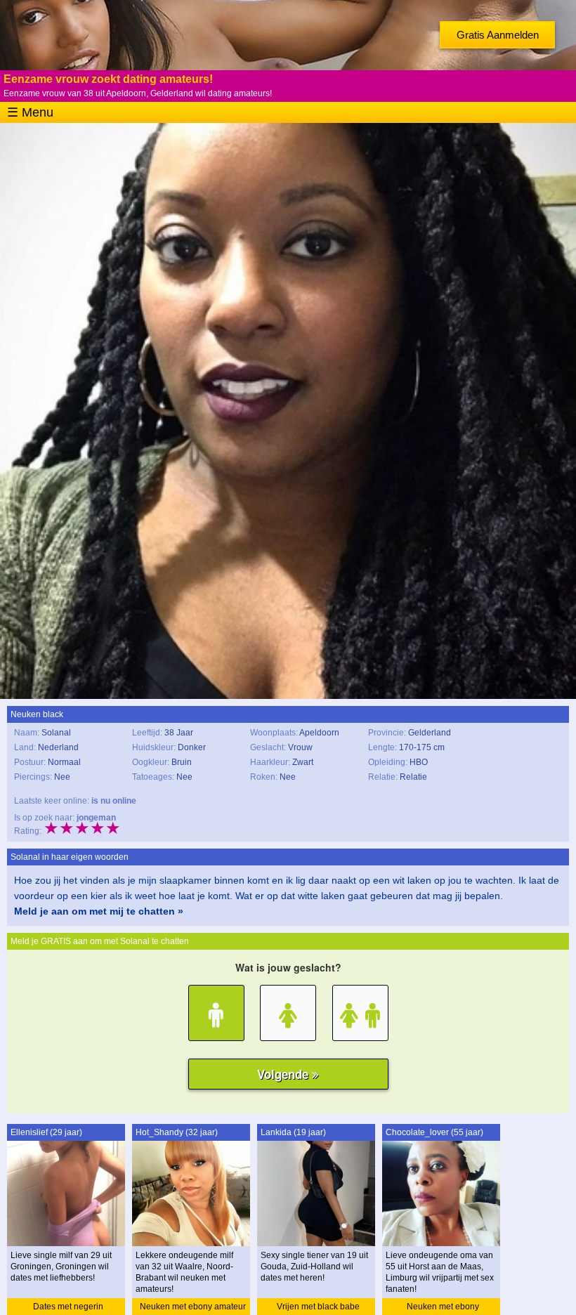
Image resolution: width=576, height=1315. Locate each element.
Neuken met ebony (443, 1306)
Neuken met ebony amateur (193, 1306)
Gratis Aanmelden (498, 35)
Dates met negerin (68, 1306)
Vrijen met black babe (318, 1306)
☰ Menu (30, 112)
